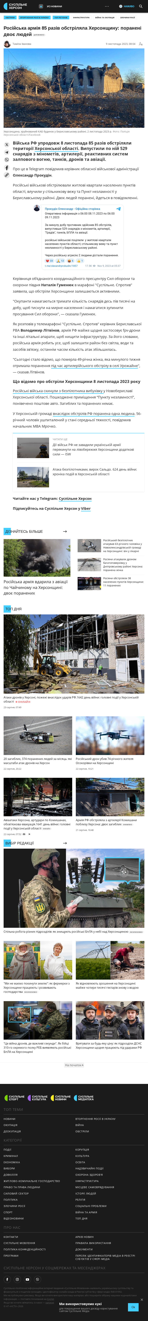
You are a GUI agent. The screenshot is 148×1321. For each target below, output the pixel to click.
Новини (10, 1119)
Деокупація (12, 1131)
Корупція (82, 1149)
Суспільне (52, 1299)
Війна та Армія (86, 1212)
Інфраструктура (81, 17)
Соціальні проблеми (91, 1206)
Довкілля (11, 1174)
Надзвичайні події (89, 1168)
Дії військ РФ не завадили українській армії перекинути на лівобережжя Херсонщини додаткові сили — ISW (93, 449)
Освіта (80, 1162)
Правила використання (93, 1243)
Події (7, 1149)
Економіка (12, 1162)
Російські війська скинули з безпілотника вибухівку (58, 390)
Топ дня (81, 1218)
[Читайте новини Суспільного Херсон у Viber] (37, 1279)
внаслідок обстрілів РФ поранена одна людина (93, 413)
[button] (7, 144)
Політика (11, 1199)
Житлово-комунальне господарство (32, 1181)
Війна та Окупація (104, 17)
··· (107, 6)
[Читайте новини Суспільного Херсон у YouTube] (27, 1279)
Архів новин (84, 1237)
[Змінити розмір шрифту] (141, 44)
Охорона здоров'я (89, 1174)
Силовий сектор (16, 1193)
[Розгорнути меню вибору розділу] (41, 6)
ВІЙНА (79, 1125)
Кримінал (11, 1156)
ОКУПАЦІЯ (11, 1125)
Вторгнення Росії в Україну (34, 17)
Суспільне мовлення (19, 1243)
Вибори (9, 1168)
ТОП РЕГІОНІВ (61, 17)
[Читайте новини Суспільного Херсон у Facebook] (7, 1279)
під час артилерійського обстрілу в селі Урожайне (94, 365)
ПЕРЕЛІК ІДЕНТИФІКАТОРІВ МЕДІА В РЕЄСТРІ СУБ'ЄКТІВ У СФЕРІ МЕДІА (105, 1257)
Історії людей (85, 1193)
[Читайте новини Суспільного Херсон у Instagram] (17, 1279)
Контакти (11, 1237)
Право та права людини (22, 1187)
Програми (11, 1255)
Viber (86, 508)
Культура (82, 1156)
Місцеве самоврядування (94, 1187)
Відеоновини (14, 1218)
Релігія (80, 1199)
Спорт (8, 1212)
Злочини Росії (127, 17)
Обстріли (10, 17)
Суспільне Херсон (75, 498)
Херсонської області (56, 148)
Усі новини (54, 6)
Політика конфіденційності (25, 1249)
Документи (84, 1249)
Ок (133, 1307)
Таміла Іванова (22, 44)
